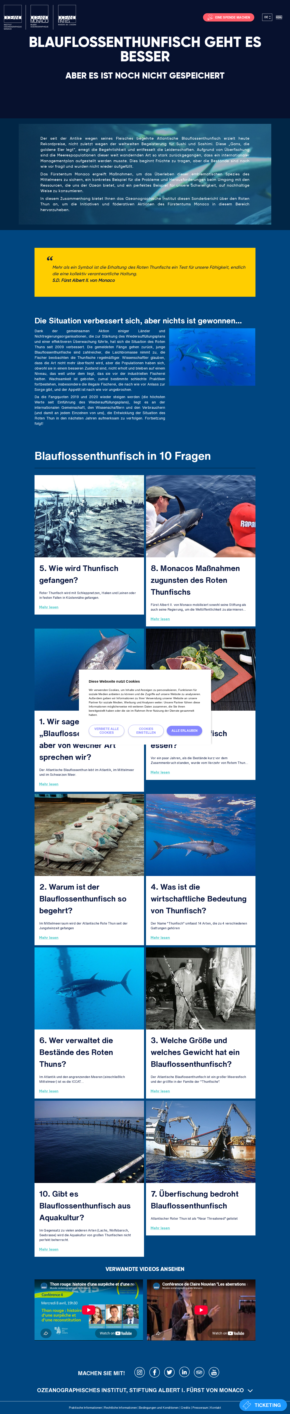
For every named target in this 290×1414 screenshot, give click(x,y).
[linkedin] (184, 1373)
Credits (185, 1407)
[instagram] (140, 1373)
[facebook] (155, 1373)
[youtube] (214, 1373)
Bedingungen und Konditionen (159, 1407)
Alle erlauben (184, 730)
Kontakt (215, 1407)
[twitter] (169, 1373)
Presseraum (200, 1407)
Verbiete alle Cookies (106, 730)
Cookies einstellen (146, 730)
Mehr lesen (49, 607)
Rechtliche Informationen (120, 1407)
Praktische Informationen (85, 1407)
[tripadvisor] (199, 1373)
